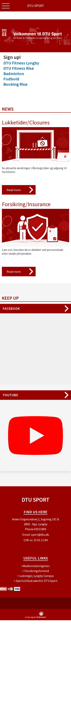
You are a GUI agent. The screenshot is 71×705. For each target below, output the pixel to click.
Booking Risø (15, 84)
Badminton (13, 73)
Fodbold (11, 79)
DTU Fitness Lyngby (21, 63)
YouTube (10, 395)
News (8, 109)
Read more (14, 190)
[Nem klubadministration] (35, 617)
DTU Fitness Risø (18, 68)
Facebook (11, 308)
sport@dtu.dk (40, 534)
